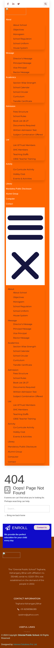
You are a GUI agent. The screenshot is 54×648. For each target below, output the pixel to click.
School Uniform (21, 43)
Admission (10, 106)
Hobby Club (19, 174)
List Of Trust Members (24, 145)
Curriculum (18, 96)
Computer (10, 199)
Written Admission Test (25, 130)
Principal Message (22, 63)
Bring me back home (15, 515)
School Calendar (21, 87)
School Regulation (22, 39)
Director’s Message (22, 58)
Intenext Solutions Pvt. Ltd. (25, 644)
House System (20, 48)
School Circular (20, 92)
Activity (9, 164)
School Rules (19, 116)
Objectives (18, 29)
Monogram (18, 34)
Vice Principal (20, 68)
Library (9, 184)
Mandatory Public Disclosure (19, 189)
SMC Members (20, 150)
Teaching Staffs (20, 154)
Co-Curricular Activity (23, 169)
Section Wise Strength (24, 83)
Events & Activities (22, 178)
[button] (45, 4)
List (7, 140)
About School (20, 25)
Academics (11, 77)
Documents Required (24, 125)
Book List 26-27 (20, 121)
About (8, 19)
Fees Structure (20, 112)
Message (10, 53)
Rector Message (21, 72)
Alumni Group (12, 194)
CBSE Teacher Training (24, 159)
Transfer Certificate (22, 101)
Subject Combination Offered (28, 134)
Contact (9, 204)
